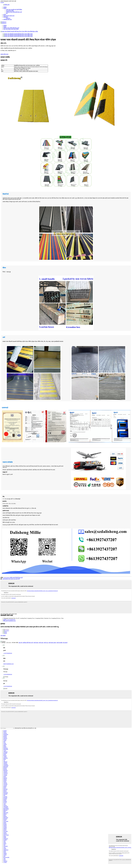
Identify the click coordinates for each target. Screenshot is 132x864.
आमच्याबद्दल (5, 17)
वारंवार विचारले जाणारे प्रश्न (8, 15)
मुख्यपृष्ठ (5, 7)
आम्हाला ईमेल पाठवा (4, 54)
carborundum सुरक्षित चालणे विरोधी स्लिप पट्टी (13, 577)
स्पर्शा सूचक (36, 642)
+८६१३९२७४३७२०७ (7, 653)
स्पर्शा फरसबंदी (59, 642)
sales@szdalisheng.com (8, 663)
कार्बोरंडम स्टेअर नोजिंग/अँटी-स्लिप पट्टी (14, 12)
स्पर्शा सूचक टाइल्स (52, 642)
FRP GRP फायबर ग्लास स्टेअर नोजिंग (10, 29)
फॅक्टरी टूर (8, 18)
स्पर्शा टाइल (41, 642)
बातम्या (4, 14)
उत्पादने (4, 8)
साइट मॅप (20, 642)
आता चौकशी (3, 635)
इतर (7, 13)
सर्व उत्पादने (65, 642)
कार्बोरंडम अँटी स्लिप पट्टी (28, 642)
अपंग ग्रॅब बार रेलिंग (10, 10)
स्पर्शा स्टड (46, 642)
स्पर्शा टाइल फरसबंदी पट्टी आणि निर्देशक (14, 9)
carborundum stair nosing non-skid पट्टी (11, 578)
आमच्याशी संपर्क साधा (7, 19)
